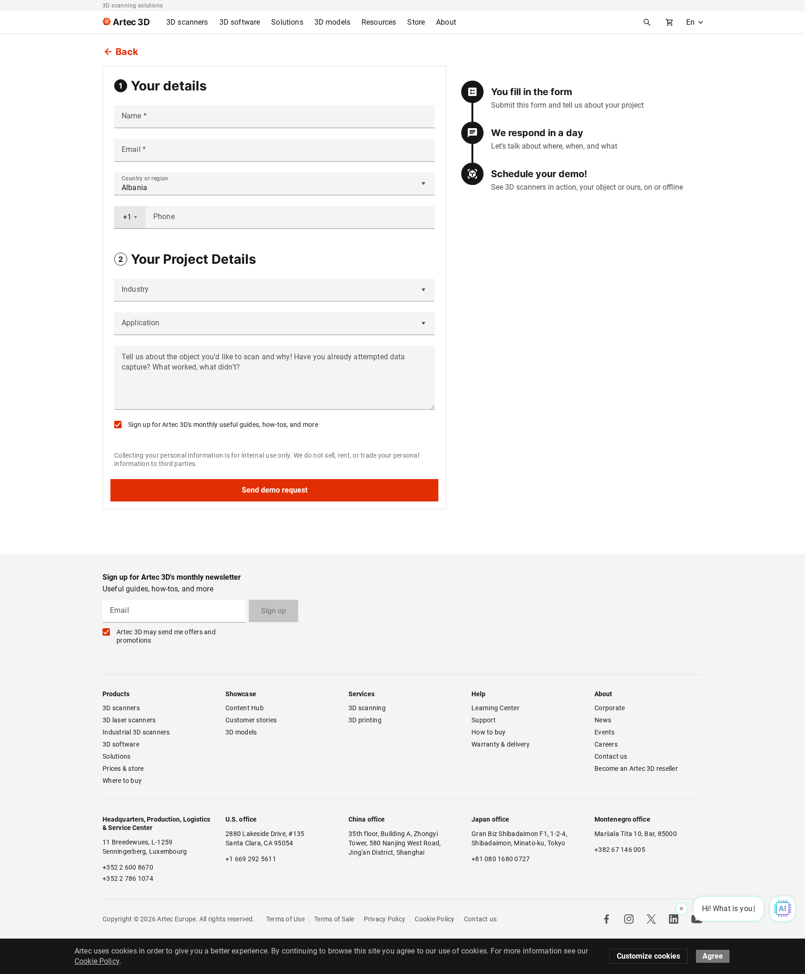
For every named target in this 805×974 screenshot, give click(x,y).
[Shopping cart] (669, 22)
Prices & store (123, 768)
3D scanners (121, 708)
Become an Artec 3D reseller (636, 768)
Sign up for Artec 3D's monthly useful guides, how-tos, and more (223, 424)
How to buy (488, 732)
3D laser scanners (129, 720)
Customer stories (251, 720)
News (602, 720)
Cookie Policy (434, 919)
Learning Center (495, 708)
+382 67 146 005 (619, 849)
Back (127, 51)
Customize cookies (648, 956)
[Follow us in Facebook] (606, 919)
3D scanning (367, 708)
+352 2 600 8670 (127, 867)
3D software (120, 744)
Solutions (116, 756)
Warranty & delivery (500, 744)
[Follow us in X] (651, 919)
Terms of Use (285, 919)
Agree (713, 956)
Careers (606, 744)
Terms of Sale (334, 919)
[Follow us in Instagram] (629, 919)
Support (483, 720)
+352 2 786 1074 (127, 878)
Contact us (611, 756)
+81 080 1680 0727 (500, 859)
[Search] (647, 22)
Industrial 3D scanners (136, 732)
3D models (241, 732)
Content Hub (244, 708)
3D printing (365, 720)
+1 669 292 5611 (250, 859)
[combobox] (130, 217)
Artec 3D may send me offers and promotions (166, 636)
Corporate (609, 708)
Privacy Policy (385, 919)
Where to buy (122, 780)
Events (604, 732)
